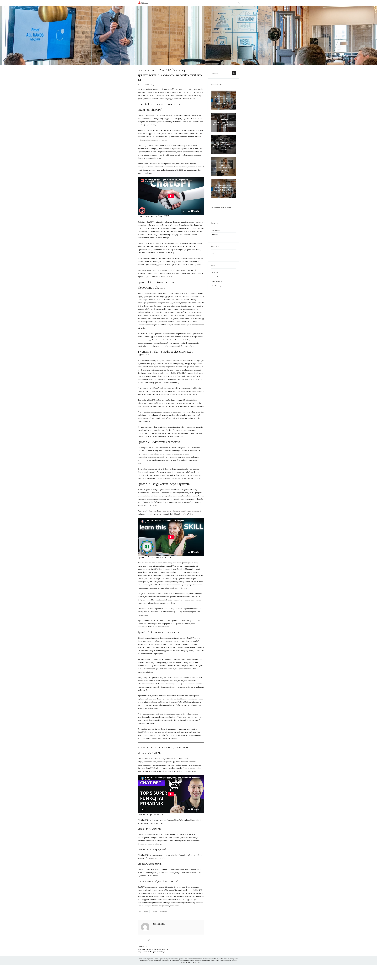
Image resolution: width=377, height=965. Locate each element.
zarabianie (164, 911)
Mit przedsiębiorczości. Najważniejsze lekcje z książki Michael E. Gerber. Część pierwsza (223, 188)
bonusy (177, 960)
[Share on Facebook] (171, 940)
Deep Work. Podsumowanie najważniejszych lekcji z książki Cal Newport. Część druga (223, 122)
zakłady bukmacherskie (187, 960)
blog (152, 85)
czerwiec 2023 (216, 230)
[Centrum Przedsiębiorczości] (149, 2)
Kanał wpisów (216, 277)
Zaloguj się (215, 272)
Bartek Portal (159, 924)
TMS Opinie (223, 960)
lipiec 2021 (215, 234)
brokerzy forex (215, 960)
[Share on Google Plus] (193, 940)
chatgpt (154, 911)
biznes (146, 911)
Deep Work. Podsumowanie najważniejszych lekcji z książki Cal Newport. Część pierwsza (223, 144)
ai (140, 911)
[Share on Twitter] (149, 940)
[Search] (234, 73)
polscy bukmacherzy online (202, 960)
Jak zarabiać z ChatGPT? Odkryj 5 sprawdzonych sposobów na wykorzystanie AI (223, 100)
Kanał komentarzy (217, 281)
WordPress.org (216, 286)
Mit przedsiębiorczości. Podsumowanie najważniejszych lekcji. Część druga (223, 166)
